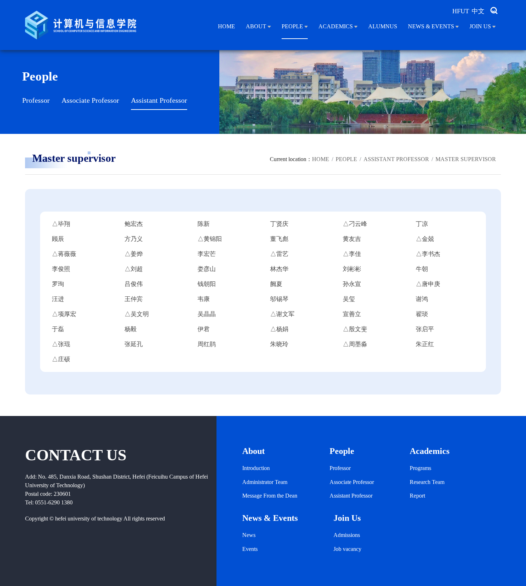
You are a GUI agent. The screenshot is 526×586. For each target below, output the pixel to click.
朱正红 (425, 344)
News (248, 535)
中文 (478, 11)
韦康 (204, 299)
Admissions (346, 535)
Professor (36, 100)
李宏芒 (207, 254)
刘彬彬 (352, 269)
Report (417, 496)
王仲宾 (134, 299)
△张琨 (61, 344)
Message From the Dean (269, 496)
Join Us (480, 26)
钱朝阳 (207, 284)
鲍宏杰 (134, 224)
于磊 (58, 329)
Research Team (427, 482)
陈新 (204, 224)
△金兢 (425, 239)
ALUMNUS (382, 26)
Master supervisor (465, 159)
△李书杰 (428, 254)
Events (250, 549)
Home (226, 26)
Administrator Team (264, 482)
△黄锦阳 (210, 239)
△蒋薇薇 (64, 254)
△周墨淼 (355, 344)
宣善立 (352, 314)
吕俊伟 (134, 284)
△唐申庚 (428, 284)
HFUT (460, 11)
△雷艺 (279, 254)
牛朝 (422, 269)
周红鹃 (207, 344)
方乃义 (134, 239)
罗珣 (58, 284)
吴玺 (349, 299)
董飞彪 (279, 239)
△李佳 (352, 254)
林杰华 (279, 269)
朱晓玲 (279, 344)
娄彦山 (207, 269)
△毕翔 (61, 224)
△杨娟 (279, 329)
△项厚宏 (64, 314)
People (293, 26)
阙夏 (276, 284)
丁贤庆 (279, 224)
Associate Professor (90, 100)
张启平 (425, 329)
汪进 (58, 299)
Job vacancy (347, 549)
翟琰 (422, 314)
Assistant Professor (159, 100)
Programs (420, 468)
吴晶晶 (207, 314)
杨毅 (131, 329)
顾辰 (58, 239)
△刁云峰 (355, 224)
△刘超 (134, 269)
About (257, 26)
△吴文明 (137, 314)
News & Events (432, 26)
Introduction (256, 468)
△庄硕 (61, 359)
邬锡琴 (279, 299)
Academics (336, 26)
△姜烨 (134, 254)
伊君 (204, 329)
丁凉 (422, 224)
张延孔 (134, 344)
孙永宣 (352, 284)
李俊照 (61, 269)
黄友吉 (352, 239)
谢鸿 (422, 299)
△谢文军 (282, 314)
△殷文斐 (355, 329)
